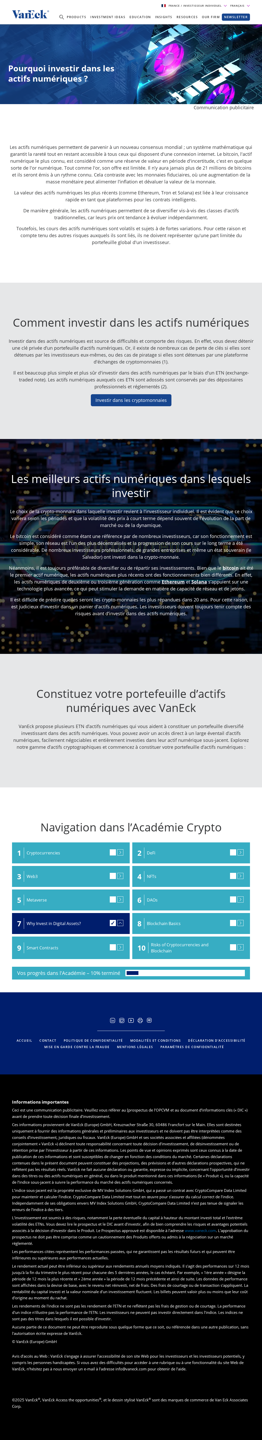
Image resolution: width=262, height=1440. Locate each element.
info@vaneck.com (131, 1368)
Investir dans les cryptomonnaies (131, 400)
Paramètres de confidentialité (192, 1047)
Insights (163, 17)
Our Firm (211, 17)
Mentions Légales (135, 1047)
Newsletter (236, 17)
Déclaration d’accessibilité (217, 1040)
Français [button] (238, 5)
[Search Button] (62, 17)
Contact (48, 1040)
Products (76, 17)
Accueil (24, 1040)
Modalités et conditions (155, 1040)
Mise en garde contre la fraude (77, 1047)
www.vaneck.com (200, 1230)
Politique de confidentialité (93, 1040)
